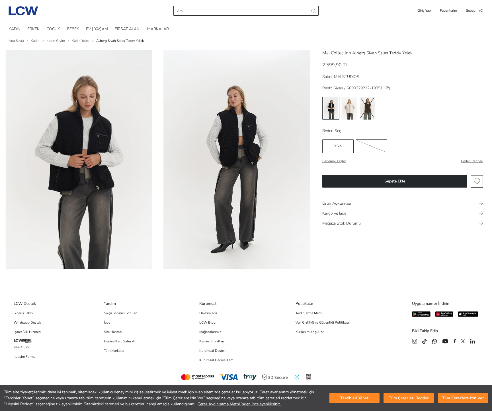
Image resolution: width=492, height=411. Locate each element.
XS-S (338, 146)
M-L (371, 146)
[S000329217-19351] (387, 88)
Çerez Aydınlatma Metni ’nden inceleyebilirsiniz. (239, 404)
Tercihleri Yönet (354, 398)
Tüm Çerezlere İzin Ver (463, 398)
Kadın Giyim (55, 40)
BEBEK (73, 29)
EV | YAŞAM (97, 29)
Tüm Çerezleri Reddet (409, 398)
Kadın (35, 40)
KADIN (14, 29)
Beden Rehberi (472, 161)
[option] (330, 108)
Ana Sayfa (16, 40)
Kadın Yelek (80, 40)
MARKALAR (158, 29)
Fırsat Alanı (127, 29)
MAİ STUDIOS (346, 76)
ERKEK (33, 29)
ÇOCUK (53, 29)
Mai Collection (336, 53)
